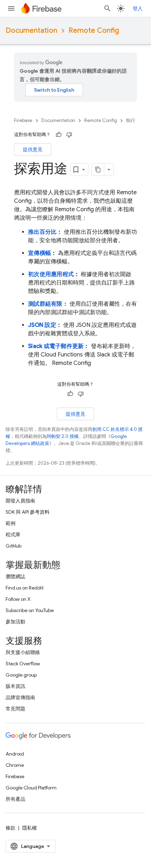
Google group (21, 675)
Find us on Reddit (25, 588)
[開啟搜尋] (107, 8)
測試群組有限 (45, 303)
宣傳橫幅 (39, 253)
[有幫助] (58, 134)
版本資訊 (15, 686)
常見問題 (15, 709)
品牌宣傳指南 (20, 697)
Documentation (31, 30)
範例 (10, 523)
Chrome (15, 765)
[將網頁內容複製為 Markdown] (98, 170)
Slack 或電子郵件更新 (56, 346)
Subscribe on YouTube (30, 610)
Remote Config (93, 30)
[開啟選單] (11, 8)
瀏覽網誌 (15, 576)
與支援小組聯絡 (23, 652)
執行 (130, 120)
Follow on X (18, 599)
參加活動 (15, 621)
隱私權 (29, 828)
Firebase (23, 120)
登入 (138, 8)
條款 (10, 828)
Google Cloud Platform (31, 787)
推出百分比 (42, 232)
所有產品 (15, 799)
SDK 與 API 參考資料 (28, 512)
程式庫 (13, 534)
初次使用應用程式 (51, 274)
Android (15, 754)
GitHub (13, 546)
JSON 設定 (42, 325)
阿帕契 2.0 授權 (63, 436)
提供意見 (32, 149)
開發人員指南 (20, 500)
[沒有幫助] (69, 134)
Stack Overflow (23, 663)
